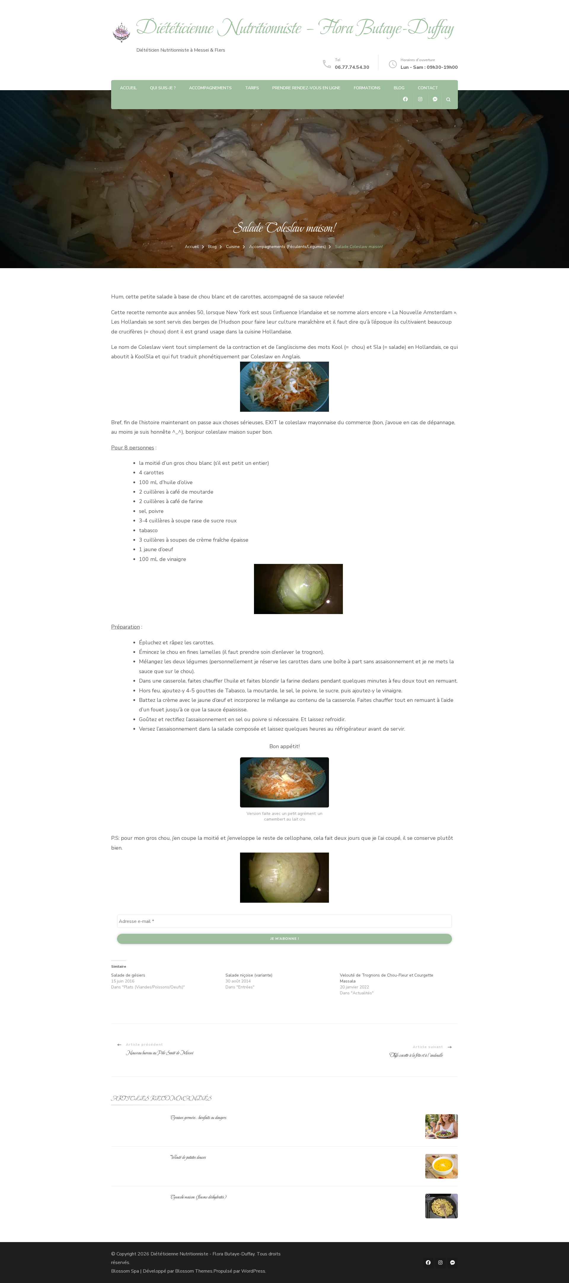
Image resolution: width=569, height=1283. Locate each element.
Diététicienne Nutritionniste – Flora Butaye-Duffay (295, 27)
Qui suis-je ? (163, 88)
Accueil (128, 88)
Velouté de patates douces (188, 1157)
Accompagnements (210, 88)
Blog (399, 88)
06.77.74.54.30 (352, 67)
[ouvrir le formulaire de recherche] (448, 99)
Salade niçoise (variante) (249, 975)
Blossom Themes (193, 1271)
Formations (367, 88)
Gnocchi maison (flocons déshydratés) (198, 1197)
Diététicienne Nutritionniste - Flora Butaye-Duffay (203, 1254)
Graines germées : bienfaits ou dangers (198, 1117)
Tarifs (252, 88)
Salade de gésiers (128, 975)
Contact (428, 88)
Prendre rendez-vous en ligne (306, 88)
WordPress (253, 1271)
